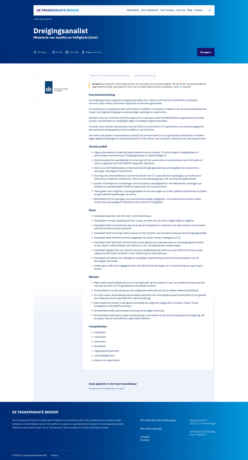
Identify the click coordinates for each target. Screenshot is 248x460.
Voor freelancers (149, 10)
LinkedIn (145, 436)
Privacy (54, 455)
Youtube (144, 439)
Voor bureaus (167, 10)
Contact (198, 10)
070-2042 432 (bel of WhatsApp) (158, 420)
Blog (190, 10)
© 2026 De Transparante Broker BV (29, 455)
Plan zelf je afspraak (151, 428)
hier (180, 86)
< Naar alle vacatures (42, 19)
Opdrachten (133, 10)
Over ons (180, 10)
